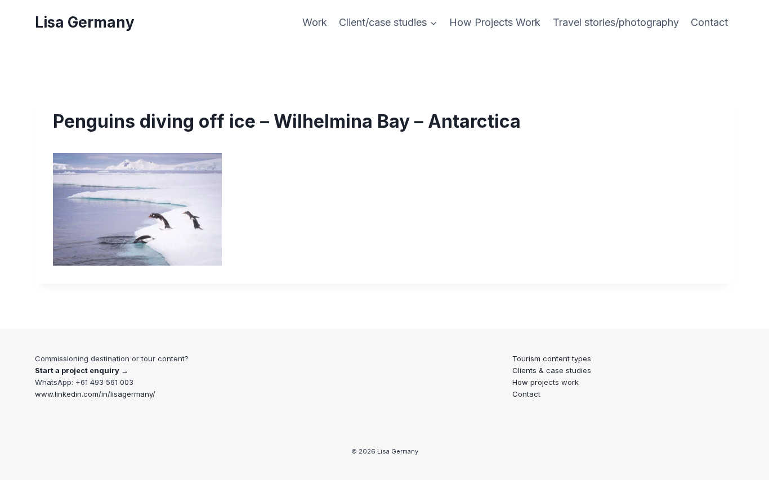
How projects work (545, 382)
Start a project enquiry (77, 370)
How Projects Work (494, 22)
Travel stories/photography (616, 22)
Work (314, 22)
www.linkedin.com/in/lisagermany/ (95, 393)
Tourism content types (551, 358)
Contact (709, 22)
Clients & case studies (551, 370)
